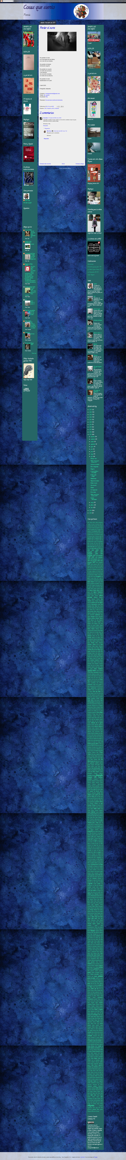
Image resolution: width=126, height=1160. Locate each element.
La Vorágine (100, 866)
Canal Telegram (91, 275)
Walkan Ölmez (96, 1104)
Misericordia (93, 920)
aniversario (97, 615)
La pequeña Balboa (93, 863)
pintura (101, 964)
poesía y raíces (98, 982)
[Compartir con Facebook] (61, 106)
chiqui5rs (95, 676)
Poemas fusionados (94, 974)
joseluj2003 (90, 831)
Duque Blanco (94, 717)
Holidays (91, 803)
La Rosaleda (90, 866)
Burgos (99, 655)
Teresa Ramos (93, 1070)
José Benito (90, 826)
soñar (101, 1060)
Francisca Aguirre (99, 781)
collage (94, 684)
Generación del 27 (99, 788)
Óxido (101, 941)
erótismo (89, 756)
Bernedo (92, 643)
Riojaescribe (100, 1029)
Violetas (98, 1098)
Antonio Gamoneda (99, 616)
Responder (45, 125)
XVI (102, 1108)
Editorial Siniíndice (91, 730)
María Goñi (93, 903)
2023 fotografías (99, 562)
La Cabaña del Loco (96, 845)
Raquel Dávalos (100, 1016)
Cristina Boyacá (90, 693)
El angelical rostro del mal (93, 737)
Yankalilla (90, 1109)
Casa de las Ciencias (95, 665)
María (98, 901)
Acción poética (93, 589)
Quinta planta (90, 1013)
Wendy (101, 1104)
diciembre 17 (90, 714)
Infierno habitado (94, 810)
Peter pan (93, 960)
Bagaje (101, 630)
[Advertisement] (29, 417)
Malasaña (96, 894)
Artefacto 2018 (90, 623)
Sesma (101, 1048)
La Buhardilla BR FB (93, 272)
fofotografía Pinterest (92, 773)
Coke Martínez (100, 683)
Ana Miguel (92, 608)
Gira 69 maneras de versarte (95, 790)
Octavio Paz (97, 939)
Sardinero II (100, 1039)
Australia (95, 630)
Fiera (92, 770)
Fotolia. (101, 779)
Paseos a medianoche (92, 951)
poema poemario (90, 969)
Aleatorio (95, 597)
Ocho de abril (93, 485)
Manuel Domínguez (91, 897)
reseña (89, 1023)
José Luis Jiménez (95, 826)
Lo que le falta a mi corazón (94, 472)
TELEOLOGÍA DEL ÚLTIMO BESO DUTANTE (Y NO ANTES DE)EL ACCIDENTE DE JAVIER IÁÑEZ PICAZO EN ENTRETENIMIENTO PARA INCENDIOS (30, 274)
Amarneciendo (90, 264)
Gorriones (32, 334)
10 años (95, 284)
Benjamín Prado (99, 641)
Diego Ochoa (95, 714)
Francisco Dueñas (91, 782)
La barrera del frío (94, 843)
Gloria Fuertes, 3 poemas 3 (33, 302)
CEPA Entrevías (99, 670)
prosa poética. (96, 1001)
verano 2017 (90, 1093)
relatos (101, 1022)
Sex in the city (90, 1050)
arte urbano (94, 622)
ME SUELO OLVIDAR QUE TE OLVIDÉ (33, 325)
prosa (92, 1001)
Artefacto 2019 (97, 623)
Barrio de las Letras (98, 636)
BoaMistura (93, 651)
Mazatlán (91, 915)
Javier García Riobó (96, 821)
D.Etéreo (97, 698)
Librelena (101, 873)
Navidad (89, 932)
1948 (99, 543)
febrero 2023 (100, 765)
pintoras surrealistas (96, 964)
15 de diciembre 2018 (96, 533)
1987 (102, 545)
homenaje (89, 805)
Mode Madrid (100, 920)
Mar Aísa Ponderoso (99, 897)
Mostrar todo (34, 353)
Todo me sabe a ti (97, 333)
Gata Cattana (93, 788)
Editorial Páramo (99, 728)
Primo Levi (100, 999)
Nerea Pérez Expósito (95, 932)
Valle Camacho (99, 1088)
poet (102, 982)
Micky (96, 917)
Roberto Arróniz (93, 1030)
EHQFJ (92, 733)
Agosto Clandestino (98, 592)
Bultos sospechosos (94, 655)
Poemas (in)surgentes (95, 972)
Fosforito (101, 773)
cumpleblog (93, 698)
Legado (101, 871)
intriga (89, 814)
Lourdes (89, 887)
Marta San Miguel (99, 911)
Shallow (95, 1050)
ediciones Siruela (91, 724)
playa (89, 967)
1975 (93, 545)
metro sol (89, 917)
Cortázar (92, 690)
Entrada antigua (80, 163)
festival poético (97, 768)
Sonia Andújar (94, 1058)
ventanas (94, 1091)
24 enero (99, 568)
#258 (91, 522)
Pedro (98, 953)
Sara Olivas (95, 1039)
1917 (94, 543)
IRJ (93, 815)
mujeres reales (99, 925)
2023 (90, 415)
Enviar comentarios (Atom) (65, 168)
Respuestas (47, 128)
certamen (97, 674)
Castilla (101, 665)
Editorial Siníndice (99, 730)
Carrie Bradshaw (95, 663)
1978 (95, 545)
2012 (89, 550)
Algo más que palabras (30, 310)
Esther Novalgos (93, 759)
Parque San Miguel (99, 950)
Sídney (98, 1050)
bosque (99, 651)
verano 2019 (95, 1093)
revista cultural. (95, 1025)
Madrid (89, 894)
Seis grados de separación (97, 391)
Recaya (95, 1020)
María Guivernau (99, 903)
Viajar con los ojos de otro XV (94, 461)
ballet (97, 632)
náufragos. (97, 930)
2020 (90, 422)
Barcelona (89, 636)
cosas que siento (96, 691)
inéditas (91, 809)
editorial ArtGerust (98, 726)
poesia (95, 976)
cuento (89, 698)
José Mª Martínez (94, 828)
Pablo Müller (90, 943)
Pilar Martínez (99, 962)
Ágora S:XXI (100, 590)
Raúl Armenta (97, 1018)
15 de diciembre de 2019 (98, 534)
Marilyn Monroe (93, 910)
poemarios (101, 971)
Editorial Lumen (91, 728)
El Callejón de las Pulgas (96, 738)
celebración (89, 667)
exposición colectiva (94, 763)
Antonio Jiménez (91, 618)
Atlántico (97, 629)
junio (92, 452)
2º (95, 573)
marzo (92, 503)
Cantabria (92, 660)
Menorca (101, 915)
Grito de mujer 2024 (92, 800)
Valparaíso (89, 1090)
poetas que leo (94, 989)
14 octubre (98, 529)
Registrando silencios (92, 1022)
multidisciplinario (91, 927)
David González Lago (98, 702)
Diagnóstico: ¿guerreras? (92, 712)
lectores (98, 871)
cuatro (91, 697)
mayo (92, 454)
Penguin (97, 957)
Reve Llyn (96, 1023)
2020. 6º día (100, 559)
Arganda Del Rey (94, 620)
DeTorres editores (95, 709)
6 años (95, 582)
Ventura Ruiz (100, 1091)
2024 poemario (94, 564)
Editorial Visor (91, 731)
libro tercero (95, 876)
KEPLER (90, 840)
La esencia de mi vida (95, 851)
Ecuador (101, 719)
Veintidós (93, 1090)
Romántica (101, 1030)
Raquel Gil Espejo (91, 1018)
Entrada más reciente (45, 163)
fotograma (96, 779)
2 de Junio (99, 547)
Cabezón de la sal (91, 656)
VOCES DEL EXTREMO (28, 242)
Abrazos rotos (93, 459)
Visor (102, 1098)
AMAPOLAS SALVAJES (97, 603)
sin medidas (90, 1051)
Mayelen (98, 913)
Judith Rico (98, 835)
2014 (90, 511)
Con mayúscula (93, 490)
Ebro (98, 717)
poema (101, 967)
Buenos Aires (94, 653)
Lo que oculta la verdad (97, 882)
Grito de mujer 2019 (99, 796)
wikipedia (57, 108)
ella (93, 749)
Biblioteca (101, 643)
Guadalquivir (92, 802)
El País (100, 744)
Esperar (95, 344)
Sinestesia (97, 1051)
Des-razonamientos (93, 704)
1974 (91, 545)
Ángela (95, 611)
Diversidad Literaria (92, 716)
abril (92, 457)
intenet (89, 812)
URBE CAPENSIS (92, 1083)
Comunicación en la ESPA (95, 686)
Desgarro (92, 469)
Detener (92, 488)
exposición (93, 761)
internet (93, 812)
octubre (92, 442)
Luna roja (95, 892)
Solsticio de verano (98, 320)
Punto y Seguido (98, 1009)
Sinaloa (93, 1051)
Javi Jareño (90, 821)
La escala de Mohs (96, 850)
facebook (101, 763)
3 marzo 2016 (100, 575)
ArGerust (89, 622)
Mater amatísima (91, 913)
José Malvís (100, 828)
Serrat (96, 1046)
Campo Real (100, 658)
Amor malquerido (94, 467)
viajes (95, 1095)
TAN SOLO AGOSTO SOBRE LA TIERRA (95, 1066)
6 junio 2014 (100, 582)
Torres (89, 1076)
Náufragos (92, 931)
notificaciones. (90, 936)
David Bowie (90, 700)
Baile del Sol (93, 632)
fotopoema (89, 781)
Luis (89, 890)
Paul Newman (94, 953)
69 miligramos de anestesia (94, 583)
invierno (95, 814)
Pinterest (90, 964)
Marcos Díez (96, 899)
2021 (90, 420)
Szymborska (96, 1063)
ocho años (93, 939)
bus (102, 655)
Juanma (93, 835)
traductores (92, 1076)
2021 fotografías (93, 561)
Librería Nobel (97, 875)
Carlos (89, 662)
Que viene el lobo (99, 1011)
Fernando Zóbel (90, 768)
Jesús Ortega (95, 823)
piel (96, 960)
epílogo (101, 754)
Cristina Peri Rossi (97, 693)
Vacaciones (89, 1084)
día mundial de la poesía (97, 710)
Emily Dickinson (91, 751)
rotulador (89, 1032)
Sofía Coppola (94, 1053)
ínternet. (101, 812)
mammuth (82, 1157)
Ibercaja (93, 805)
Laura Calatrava (91, 871)
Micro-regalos (28, 321)
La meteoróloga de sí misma (95, 856)
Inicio (63, 163)
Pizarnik (89, 965)
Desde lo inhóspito (96, 707)
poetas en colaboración (94, 985)
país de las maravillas (95, 944)
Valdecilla (89, 1088)
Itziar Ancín (92, 817)
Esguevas (90, 758)
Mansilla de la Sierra (95, 896)
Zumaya (97, 1111)
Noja (91, 934)
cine (98, 679)
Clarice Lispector (93, 681)
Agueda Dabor (96, 594)
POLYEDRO (28, 230)
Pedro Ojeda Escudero (95, 955)
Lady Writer (90, 868)
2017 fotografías (99, 555)
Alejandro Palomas (96, 599)
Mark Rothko (100, 910)
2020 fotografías (93, 559)
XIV (99, 1108)
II (96, 805)
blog (99, 650)
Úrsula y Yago (99, 1083)
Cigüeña (89, 677)
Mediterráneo (93, 479)
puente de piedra (91, 1009)
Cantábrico (97, 660)
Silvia (101, 1050)
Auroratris (45, 117)
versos (89, 1095)
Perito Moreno (100, 958)
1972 (88, 545)
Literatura (94, 878)
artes (102, 623)
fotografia (94, 775)
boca (96, 651)
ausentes (32, 244)
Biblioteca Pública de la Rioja (95, 644)
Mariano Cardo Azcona (95, 908)
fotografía (49, 108)
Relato (98, 1022)
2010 (102, 548)
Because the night (96, 639)
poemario (96, 969)
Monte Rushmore (99, 922)
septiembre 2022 (94, 1044)
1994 (93, 547)
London (94, 883)
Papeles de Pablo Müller (29, 264)
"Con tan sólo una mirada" (32, 313)
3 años (95, 575)
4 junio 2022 (93, 578)
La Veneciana (95, 866)
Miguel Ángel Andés (92, 918)
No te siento (93, 492)
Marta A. (93, 911)
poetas (89, 985)
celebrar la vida (94, 667)
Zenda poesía (93, 1111)
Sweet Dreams (90, 1063)
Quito (98, 1013)
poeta (89, 983)
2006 (95, 549)
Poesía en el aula (99, 978)
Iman (89, 809)
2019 (90, 425)
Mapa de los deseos (94, 481)
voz (91, 1104)
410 (94, 379)
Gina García (98, 789)
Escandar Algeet (94, 756)
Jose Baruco (100, 824)
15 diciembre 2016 (97, 538)
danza (101, 698)
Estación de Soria (96, 758)
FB (95, 765)
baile (88, 632)
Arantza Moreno (99, 618)
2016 (90, 432)
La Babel (94, 842)
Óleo (102, 939)
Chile (92, 676)
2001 (90, 548)
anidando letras (94, 613)
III (102, 805)
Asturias (101, 627)
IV (90, 819)
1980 (97, 545)
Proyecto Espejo (94, 1002)
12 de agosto (97, 528)
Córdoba (89, 690)
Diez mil (101, 714)
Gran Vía (101, 795)
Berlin (89, 643)
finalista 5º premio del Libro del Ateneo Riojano (95, 771)
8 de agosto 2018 (98, 585)
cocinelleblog (93, 683)
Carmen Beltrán (93, 662)
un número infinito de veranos (97, 1079)
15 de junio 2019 (98, 536)
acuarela (98, 589)
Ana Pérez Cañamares (99, 608)
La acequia (27, 333)
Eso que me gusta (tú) (97, 367)
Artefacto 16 (100, 622)
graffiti (93, 795)
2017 (90, 429)
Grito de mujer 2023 (99, 798)
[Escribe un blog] (59, 106)
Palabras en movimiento (92, 946)
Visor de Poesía (90, 1100)
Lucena (94, 889)
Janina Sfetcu (100, 819)
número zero (98, 937)
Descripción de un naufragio (97, 705)
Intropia (92, 814)
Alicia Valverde (95, 601)
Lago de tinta (96, 868)
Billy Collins (93, 648)
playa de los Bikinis (94, 967)
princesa (89, 1001)
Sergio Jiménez (91, 1046)
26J (99, 571)
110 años (92, 528)
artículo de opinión (91, 625)
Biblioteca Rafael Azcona (93, 646)
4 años (94, 576)
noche (88, 934)
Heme (32, 344)
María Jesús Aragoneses (93, 904)
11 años (90, 528)
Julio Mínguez (97, 836)
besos (97, 643)
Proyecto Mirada (95, 1004)
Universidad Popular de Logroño (95, 1081)
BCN (102, 637)
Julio (92, 836)
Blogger (95, 1157)
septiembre (93, 444)
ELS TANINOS (97, 749)
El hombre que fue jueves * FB (94, 267)
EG (25, 300)
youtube (101, 1109)
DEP (89, 704)
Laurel (95, 871)
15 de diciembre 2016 (95, 531)
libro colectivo (90, 876)
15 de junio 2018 (91, 536)
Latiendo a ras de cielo (98, 870)
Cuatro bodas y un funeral (98, 697)
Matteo (95, 913)
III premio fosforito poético (93, 807)
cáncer (89, 660)
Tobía (97, 1070)
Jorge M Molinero (94, 824)
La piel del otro (94, 864)
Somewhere (101, 1056)
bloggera (89, 651)
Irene (91, 815)
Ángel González (90, 611)
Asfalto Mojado (99, 625)
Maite (93, 894)
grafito (96, 795)
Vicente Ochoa (95, 1097)
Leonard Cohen (91, 873)
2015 (45, 108)
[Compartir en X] (60, 106)
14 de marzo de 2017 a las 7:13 (60, 131)
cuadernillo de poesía (96, 695)
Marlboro (89, 911)
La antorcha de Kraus (30, 253)
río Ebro (96, 1029)
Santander (90, 1036)
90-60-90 (98, 587)
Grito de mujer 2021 (91, 798)
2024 (90, 412)
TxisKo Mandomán (96, 1077)
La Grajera (98, 852)
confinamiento (93, 688)
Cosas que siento (39, 8)
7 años (100, 583)
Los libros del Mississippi (97, 885)
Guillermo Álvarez (99, 802)
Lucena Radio (100, 889)
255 (97, 571)
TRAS (96, 1076)
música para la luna (91, 929)
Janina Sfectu (94, 819)
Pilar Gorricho (91, 962)
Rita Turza (49, 131)
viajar (91, 1095)
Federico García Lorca (92, 766)
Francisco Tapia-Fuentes (97, 784)
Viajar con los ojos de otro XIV (94, 495)
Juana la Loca (97, 833)
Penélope (94, 957)
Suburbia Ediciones (95, 1062)
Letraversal (96, 873)
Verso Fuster (100, 1093)
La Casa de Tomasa (95, 849)
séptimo (98, 1044)
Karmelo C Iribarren (94, 838)
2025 (90, 410)
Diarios (98, 712)
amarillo (89, 604)
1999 (96, 547)
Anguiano (89, 613)
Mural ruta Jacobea (99, 927)
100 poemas (95, 526)
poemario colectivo (94, 971)
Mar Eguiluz (90, 899)
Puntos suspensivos (91, 1011)
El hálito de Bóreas (96, 742)
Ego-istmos (97, 731)
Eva (99, 759)
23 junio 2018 (94, 568)
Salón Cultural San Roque (97, 1034)
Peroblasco (89, 960)
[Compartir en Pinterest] (63, 106)
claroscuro (98, 681)
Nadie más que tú (99, 929)
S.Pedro (89, 1034)
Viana (98, 1095)
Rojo (97, 1030)
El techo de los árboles (96, 747)
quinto (95, 1013)
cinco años (96, 677)
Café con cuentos (100, 656)
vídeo (102, 1097)
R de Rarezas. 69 (95, 1015)
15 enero (95, 541)
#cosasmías (100, 522)
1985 (99, 545)
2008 (100, 548)
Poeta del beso (93, 983)
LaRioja (101, 868)
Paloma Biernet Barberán (97, 948)
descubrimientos (90, 707)
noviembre (93, 439)
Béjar (91, 641)
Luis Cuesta (93, 890)
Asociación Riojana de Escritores (93, 627)
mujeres (94, 924)
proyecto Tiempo (93, 1008)
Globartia (89, 793)
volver (94, 1102)
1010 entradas (100, 526)
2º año (97, 573)
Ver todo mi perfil (27, 203)
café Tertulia (90, 658)
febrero (92, 505)
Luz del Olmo (100, 892)
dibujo (101, 712)
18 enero (91, 543)
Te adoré (99, 1067)
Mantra (101, 896)
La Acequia (95, 840)
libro (102, 875)
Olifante (89, 941)
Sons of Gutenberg (95, 1060)
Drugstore (89, 717)
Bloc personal (94, 650)
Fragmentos (94, 781)
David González (91, 702)
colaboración (90, 684)
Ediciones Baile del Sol (93, 721)
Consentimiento (100, 688)
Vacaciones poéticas (92, 1086)
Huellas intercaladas (93, 498)
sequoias (101, 1044)
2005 (93, 549)
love (92, 889)
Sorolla (89, 1062)
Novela (94, 936)
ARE (89, 620)
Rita (88, 1030)
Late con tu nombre (94, 464)
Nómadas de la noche (98, 934)
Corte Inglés (97, 690)
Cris (102, 691)
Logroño (90, 884)
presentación (100, 997)
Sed (94, 296)
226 (90, 568)
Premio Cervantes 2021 (98, 990)
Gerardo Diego (90, 789)
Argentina (101, 620)
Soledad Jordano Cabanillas (93, 1055)
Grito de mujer (97, 309)
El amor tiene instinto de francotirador (95, 735)
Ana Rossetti (90, 609)
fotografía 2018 (92, 777)
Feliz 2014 (100, 766)
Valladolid (94, 1088)
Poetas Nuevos (95, 987)
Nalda (89, 930)
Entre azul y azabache (95, 754)
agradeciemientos (90, 594)
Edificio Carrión (91, 726)
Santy (91, 1039)
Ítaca (89, 817)
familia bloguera (91, 765)
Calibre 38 (95, 658)
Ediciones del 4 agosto (97, 723)
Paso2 (98, 951)
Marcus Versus (93, 901)
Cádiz (95, 656)
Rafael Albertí (93, 1016)
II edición (99, 805)
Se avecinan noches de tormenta (94, 1041)
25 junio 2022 (100, 569)
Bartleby (89, 637)
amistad (98, 604)
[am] (88, 522)
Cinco (92, 677)
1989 (91, 547)
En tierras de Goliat (98, 751)
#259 (94, 522)
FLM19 (101, 771)
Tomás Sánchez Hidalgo (98, 1074)
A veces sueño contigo (93, 475)
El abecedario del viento (98, 733)
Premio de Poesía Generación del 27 (95, 992)
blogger (101, 650)
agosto (92, 447)
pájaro (101, 944)
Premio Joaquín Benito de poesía (94, 994)
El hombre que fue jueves (95, 743)
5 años (100, 578)
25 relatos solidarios (92, 571)
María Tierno (95, 906)
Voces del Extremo (97, 1100)
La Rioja (100, 864)
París (94, 950)
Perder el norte (93, 483)
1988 (89, 547)
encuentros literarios (91, 752)
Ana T (94, 609)
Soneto (89, 1058)
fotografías (90, 779)
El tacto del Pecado (29, 343)
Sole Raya (100, 1053)
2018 (90, 427)
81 (95, 587)
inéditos (98, 809)
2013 (90, 513)
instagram (101, 810)
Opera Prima (94, 941)
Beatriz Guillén (90, 639)
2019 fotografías (99, 557)
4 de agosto (98, 576)
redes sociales (100, 1020)
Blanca (98, 648)
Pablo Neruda (97, 943)
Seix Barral (97, 1043)
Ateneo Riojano (91, 629)
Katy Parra (100, 838)
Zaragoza (89, 1111)
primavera (95, 999)
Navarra (101, 930)
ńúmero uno (92, 937)
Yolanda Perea (96, 1109)
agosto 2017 (90, 592)
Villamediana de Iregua (92, 1098)
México (93, 917)
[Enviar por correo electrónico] (57, 106)
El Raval (92, 745)
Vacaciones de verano (98, 1084)
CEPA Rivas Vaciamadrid (93, 672)
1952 (102, 543)
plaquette (101, 965)
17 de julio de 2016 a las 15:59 (54, 117)
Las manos (90, 870)
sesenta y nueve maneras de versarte (95, 1047)
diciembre (93, 437)
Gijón (94, 789)
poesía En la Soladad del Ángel (94, 980)
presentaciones (90, 999)
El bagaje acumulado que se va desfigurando (33, 257)
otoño (98, 941)
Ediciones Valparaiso (99, 724)
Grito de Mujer (91, 796)
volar (91, 1102)
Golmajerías (94, 793)
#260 (97, 522)
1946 (97, 543)
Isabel (95, 815)
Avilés (99, 630)
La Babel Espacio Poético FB (94, 269)
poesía (53, 108)
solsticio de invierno (94, 1056)
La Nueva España (99, 859)
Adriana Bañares (92, 590)
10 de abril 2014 (98, 524)
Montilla (89, 924)
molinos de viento (91, 922)
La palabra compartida (92, 861)
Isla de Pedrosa (100, 815)
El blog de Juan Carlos (30, 287)
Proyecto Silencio (95, 1006)
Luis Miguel (98, 890)
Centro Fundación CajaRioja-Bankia (95, 669)
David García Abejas (98, 700)
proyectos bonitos (100, 1008)
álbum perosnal (95, 595)
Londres (98, 884)
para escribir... (90, 950)
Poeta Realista (100, 983)
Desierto (95, 355)
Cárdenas (101, 660)
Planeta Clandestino (95, 965)
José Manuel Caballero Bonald (95, 829)
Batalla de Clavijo (96, 637)
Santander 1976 (96, 1036)
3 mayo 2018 (90, 576)
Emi (102, 749)
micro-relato (100, 917)
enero (92, 507)
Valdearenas (100, 1086)
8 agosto (93, 585)
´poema (89, 524)
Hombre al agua (98, 803)
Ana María (94, 606)
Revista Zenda (95, 1027)
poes (92, 976)
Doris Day (100, 716)
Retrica (92, 1023)
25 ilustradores (94, 569)
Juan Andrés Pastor (97, 831)
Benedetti (94, 641)
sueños (101, 1062)
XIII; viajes (95, 1108)
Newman (101, 932)
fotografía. (101, 777)
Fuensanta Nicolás (91, 786)
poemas (89, 972)
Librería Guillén (91, 875)
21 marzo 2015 (95, 566)
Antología (93, 616)
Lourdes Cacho (95, 887)
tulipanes (91, 1077)
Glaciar (101, 791)
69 (88, 583)
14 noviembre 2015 (93, 529)
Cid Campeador (100, 676)
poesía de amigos (91, 978)
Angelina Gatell (100, 611)
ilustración (101, 807)
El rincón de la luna (97, 745)
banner (101, 634)
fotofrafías (90, 775)
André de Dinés (99, 609)
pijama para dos (100, 960)
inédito (95, 809)
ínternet (97, 812)
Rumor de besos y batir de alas (97, 1032)
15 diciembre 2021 (97, 540)
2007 (97, 548)
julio (92, 449)
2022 (90, 417)
